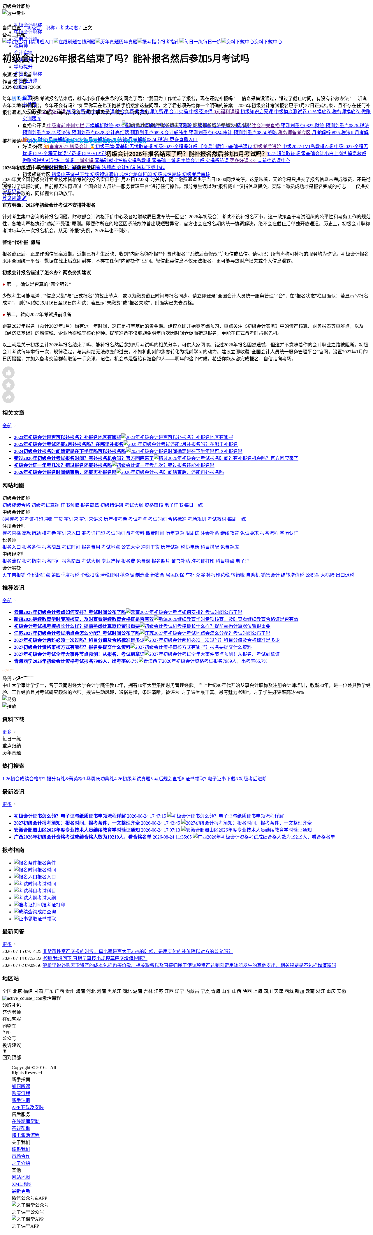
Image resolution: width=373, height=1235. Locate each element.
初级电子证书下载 (70, 174)
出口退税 (345, 575)
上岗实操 (85, 160)
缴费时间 (156, 533)
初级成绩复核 (167, 174)
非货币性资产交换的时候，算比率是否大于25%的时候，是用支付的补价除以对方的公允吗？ (138, 951)
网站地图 (21, 1177)
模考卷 (49, 533)
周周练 (192, 533)
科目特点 (225, 561)
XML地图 (21, 1184)
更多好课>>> (244, 160)
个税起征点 (39, 575)
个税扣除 (90, 575)
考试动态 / (71, 27)
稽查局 (127, 575)
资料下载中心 (151, 167)
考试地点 (111, 547)
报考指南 (32, 561)
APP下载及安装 (28, 1107)
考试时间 (158, 519)
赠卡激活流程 (26, 1135)
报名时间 (52, 561)
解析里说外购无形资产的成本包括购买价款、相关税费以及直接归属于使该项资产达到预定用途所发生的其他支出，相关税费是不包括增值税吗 (189, 965)
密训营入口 (69, 533)
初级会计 (21, 98)
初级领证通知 (104, 174)
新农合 (158, 575)
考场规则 (197, 519)
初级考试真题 (46, 505)
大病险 (328, 575)
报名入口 (12, 547)
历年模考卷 (116, 519)
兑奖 (201, 575)
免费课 (144, 561)
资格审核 (154, 505)
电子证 (242, 561)
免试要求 (250, 533)
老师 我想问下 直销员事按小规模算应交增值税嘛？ (95, 958)
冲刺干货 (54, 519)
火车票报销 (14, 575)
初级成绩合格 (16, 505)
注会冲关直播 (266, 125)
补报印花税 (218, 575)
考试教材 (217, 519)
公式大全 (131, 547)
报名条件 (32, 547)
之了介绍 (21, 1163)
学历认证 (289, 533)
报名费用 (91, 547)
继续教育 (230, 533)
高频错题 (32, 533)
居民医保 (175, 575)
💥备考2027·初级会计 (66, 146)
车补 (190, 575)
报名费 (128, 561)
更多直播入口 (184, 139)
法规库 (109, 167)
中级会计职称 (28, 31)
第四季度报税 (65, 575)
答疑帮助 (21, 1128)
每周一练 (236, 519)
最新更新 (21, 1191)
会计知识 (127, 167)
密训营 (71, 519)
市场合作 (21, 1156)
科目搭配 (210, 547)
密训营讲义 (91, 519)
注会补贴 (210, 533)
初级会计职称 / (43, 27)
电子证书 (174, 505)
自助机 (253, 575)
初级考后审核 (196, 174)
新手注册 (21, 1100)
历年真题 (175, 533)
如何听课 (21, 1086)
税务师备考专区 (295, 132)
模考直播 (12, 533)
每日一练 (193, 505)
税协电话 (190, 547)
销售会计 (271, 575)
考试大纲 (135, 505)
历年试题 (171, 547)
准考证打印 (32, 519)
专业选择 (111, 561)
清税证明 (110, 575)
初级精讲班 (112, 505)
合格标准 (178, 519)
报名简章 (90, 505)
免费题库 (229, 547)
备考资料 (136, 533)
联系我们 (21, 1149)
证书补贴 (181, 561)
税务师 (21, 45)
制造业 (142, 575)
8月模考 (11, 519)
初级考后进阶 (267, 146)
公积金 (313, 575)
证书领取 (70, 505)
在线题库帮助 (26, 1121)
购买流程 (21, 1093)
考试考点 (138, 519)
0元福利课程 (227, 111)
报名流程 (270, 533)
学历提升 (23, 66)
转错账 (238, 575)
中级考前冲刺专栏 (65, 125)
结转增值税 (293, 575)
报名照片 (161, 561)
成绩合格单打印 (136, 174)
